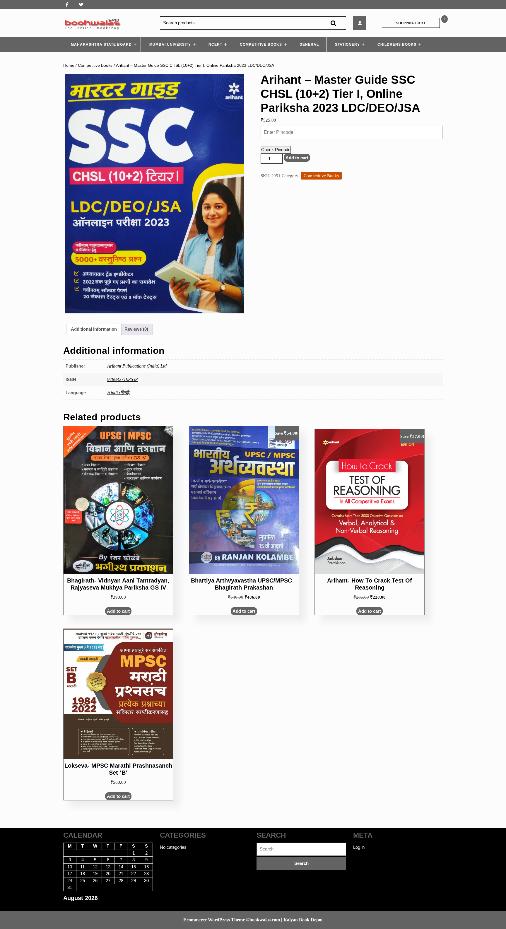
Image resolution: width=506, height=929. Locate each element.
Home (68, 65)
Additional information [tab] (94, 329)
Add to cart (297, 157)
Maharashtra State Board (101, 44)
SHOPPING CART (410, 23)
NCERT (215, 44)
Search (333, 23)
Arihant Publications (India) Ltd (137, 365)
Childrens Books (396, 44)
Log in (359, 847)
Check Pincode (275, 149)
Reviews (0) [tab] (136, 329)
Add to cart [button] (118, 611)
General (309, 44)
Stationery (347, 44)
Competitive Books (261, 44)
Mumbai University (170, 44)
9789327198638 (122, 379)
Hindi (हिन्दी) (118, 392)
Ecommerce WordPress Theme (214, 919)
